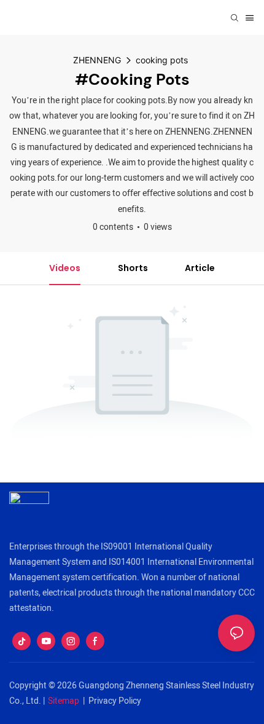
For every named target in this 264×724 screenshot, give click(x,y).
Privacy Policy (114, 700)
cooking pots (162, 60)
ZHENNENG (97, 60)
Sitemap (63, 700)
